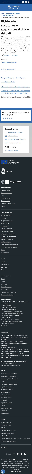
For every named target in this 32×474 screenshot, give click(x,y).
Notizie (3, 262)
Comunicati (4, 267)
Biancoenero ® (13, 468)
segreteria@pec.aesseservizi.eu (12, 365)
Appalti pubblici (5, 223)
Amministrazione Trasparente (12, 13)
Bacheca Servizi (5, 392)
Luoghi (3, 282)
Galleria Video (4, 289)
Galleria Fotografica (6, 287)
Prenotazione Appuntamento (9, 384)
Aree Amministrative (6, 193)
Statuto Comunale (6, 395)
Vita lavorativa (5, 253)
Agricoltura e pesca (6, 215)
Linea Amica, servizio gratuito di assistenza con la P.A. (15, 438)
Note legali (4, 400)
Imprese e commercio (7, 239)
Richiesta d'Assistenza (7, 389)
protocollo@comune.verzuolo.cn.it (14, 314)
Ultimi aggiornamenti (6, 408)
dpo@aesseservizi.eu (10, 363)
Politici (3, 206)
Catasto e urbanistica (6, 229)
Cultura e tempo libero (7, 231)
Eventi (3, 279)
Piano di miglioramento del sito (9, 379)
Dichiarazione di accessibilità (8, 376)
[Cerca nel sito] (28, 7)
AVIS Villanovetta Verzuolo (8, 441)
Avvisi (2, 270)
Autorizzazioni (5, 226)
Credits (3, 405)
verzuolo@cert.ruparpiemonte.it (13, 312)
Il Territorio (4, 284)
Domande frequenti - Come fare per (13, 78)
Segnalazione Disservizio (7, 387)
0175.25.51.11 (7, 304)
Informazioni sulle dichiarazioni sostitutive (15, 87)
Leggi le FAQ (4, 381)
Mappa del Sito (5, 413)
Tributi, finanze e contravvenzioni (10, 247)
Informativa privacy (6, 397)
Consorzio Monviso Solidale (8, 430)
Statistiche (4, 411)
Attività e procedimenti (8, 15)
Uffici (2, 196)
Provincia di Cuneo (6, 425)
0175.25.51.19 (7, 306)
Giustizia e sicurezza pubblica (8, 237)
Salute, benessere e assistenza (9, 245)
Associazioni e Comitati (7, 295)
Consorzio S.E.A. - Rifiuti (7, 433)
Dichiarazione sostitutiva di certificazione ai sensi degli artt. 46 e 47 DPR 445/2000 (15, 91)
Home (2, 13)
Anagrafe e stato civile (7, 221)
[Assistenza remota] (28, 463)
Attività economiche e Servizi (9, 292)
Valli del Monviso (5, 436)
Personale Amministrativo (8, 204)
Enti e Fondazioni (5, 201)
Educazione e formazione (8, 234)
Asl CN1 (3, 428)
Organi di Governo (6, 190)
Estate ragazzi (5, 264)
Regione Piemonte (6, 2)
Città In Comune (21, 463)
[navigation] (3, 7)
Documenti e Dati (5, 198)
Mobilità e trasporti (6, 242)
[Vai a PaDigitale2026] (11, 182)
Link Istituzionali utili (8, 82)
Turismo (3, 250)
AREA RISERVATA (16, 472)
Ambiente (3, 218)
